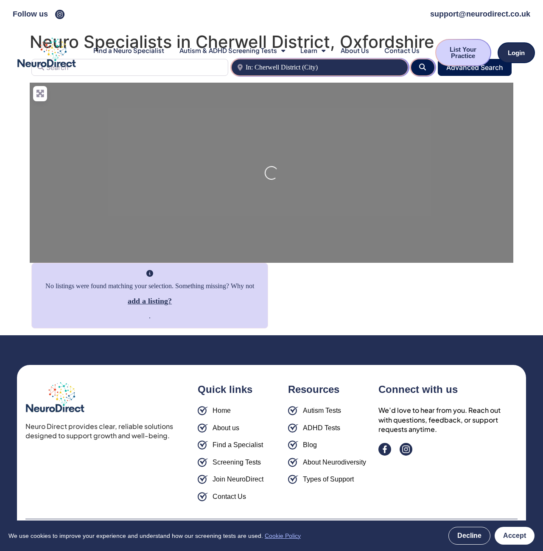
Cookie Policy (283, 535)
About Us (355, 50)
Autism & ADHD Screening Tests (228, 50)
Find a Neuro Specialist (128, 50)
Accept (514, 535)
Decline (469, 535)
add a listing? (150, 301)
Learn (308, 50)
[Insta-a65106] (59, 14)
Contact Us (402, 50)
